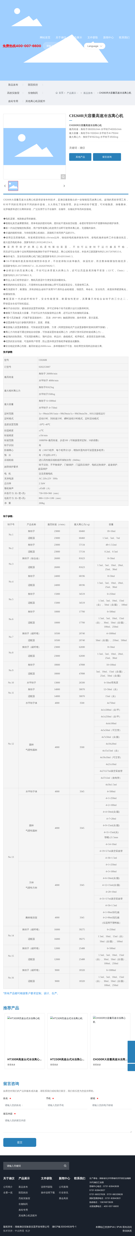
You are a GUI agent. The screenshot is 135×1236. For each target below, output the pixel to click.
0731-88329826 (115, 1194)
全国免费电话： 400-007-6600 (104, 1206)
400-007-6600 (28, 46)
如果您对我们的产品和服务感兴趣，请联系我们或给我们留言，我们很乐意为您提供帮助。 (49, 1091)
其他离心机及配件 (35, 101)
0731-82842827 (97, 1190)
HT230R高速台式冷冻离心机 (66, 1061)
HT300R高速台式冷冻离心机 (23, 1061)
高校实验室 (13, 92)
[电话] (131, 1052)
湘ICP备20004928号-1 (64, 1226)
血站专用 (13, 101)
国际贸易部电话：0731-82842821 (105, 1198)
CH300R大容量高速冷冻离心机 (109, 1061)
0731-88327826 (97, 1194)
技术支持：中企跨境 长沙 (16, 1230)
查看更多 (11, 1064)
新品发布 (13, 84)
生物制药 (33, 92)
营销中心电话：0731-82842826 (104, 1186)
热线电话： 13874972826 (101, 1202)
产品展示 (71, 92)
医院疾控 (33, 84)
